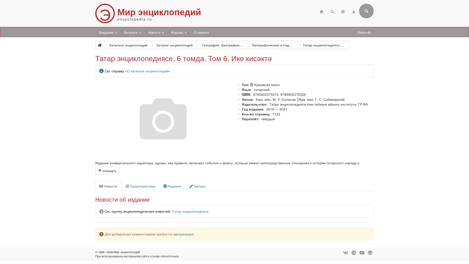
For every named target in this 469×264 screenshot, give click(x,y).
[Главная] (321, 11)
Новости (154, 32)
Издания (174, 186)
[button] (107, 170)
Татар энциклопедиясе (190, 211)
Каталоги (131, 32)
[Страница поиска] (332, 11)
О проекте (201, 32)
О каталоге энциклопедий (147, 70)
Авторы (199, 186)
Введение (106, 32)
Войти (362, 32)
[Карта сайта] (353, 11)
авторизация (183, 233)
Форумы (177, 32)
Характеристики (142, 186)
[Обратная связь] (343, 11)
